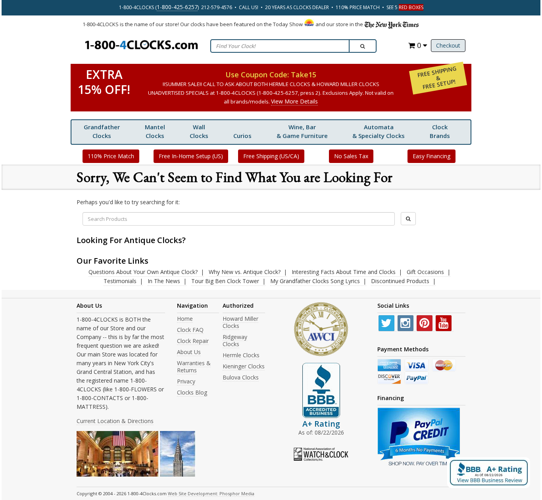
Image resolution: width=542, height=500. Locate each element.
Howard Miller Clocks (240, 322)
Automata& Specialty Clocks (378, 131)
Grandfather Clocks (102, 131)
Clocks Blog (192, 392)
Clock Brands (440, 131)
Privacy (186, 381)
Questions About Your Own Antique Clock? (143, 272)
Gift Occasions (425, 272)
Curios (242, 136)
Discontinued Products (400, 281)
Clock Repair (193, 341)
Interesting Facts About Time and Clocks (344, 272)
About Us (189, 352)
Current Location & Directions (115, 421)
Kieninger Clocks (244, 366)
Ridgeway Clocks (235, 340)
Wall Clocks (199, 131)
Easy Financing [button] (431, 156)
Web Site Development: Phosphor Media (211, 493)
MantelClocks (155, 131)
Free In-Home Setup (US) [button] (191, 156)
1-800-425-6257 (177, 7)
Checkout (448, 45)
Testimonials (120, 281)
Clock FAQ (190, 329)
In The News (164, 281)
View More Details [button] (294, 101)
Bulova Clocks (241, 377)
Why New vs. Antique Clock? (245, 272)
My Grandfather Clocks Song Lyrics (315, 281)
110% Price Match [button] (111, 156)
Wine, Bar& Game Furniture (302, 131)
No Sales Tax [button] (351, 156)
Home (185, 318)
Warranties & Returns (194, 366)
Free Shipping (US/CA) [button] (271, 156)
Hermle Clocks (241, 355)
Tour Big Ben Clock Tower (225, 281)
